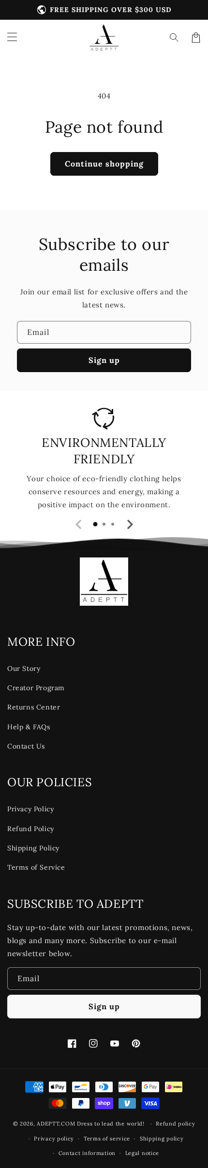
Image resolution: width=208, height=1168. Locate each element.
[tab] (95, 524)
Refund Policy (30, 828)
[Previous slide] (79, 524)
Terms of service (107, 1138)
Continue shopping (104, 163)
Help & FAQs (28, 727)
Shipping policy (162, 1138)
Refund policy (175, 1123)
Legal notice (142, 1153)
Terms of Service (36, 867)
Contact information (87, 1153)
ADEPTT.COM (56, 1123)
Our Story (23, 668)
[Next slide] (129, 524)
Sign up (104, 360)
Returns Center (33, 707)
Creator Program (36, 687)
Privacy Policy (30, 809)
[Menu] (12, 37)
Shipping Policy (33, 848)
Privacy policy (54, 1138)
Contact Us (26, 746)
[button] (174, 37)
